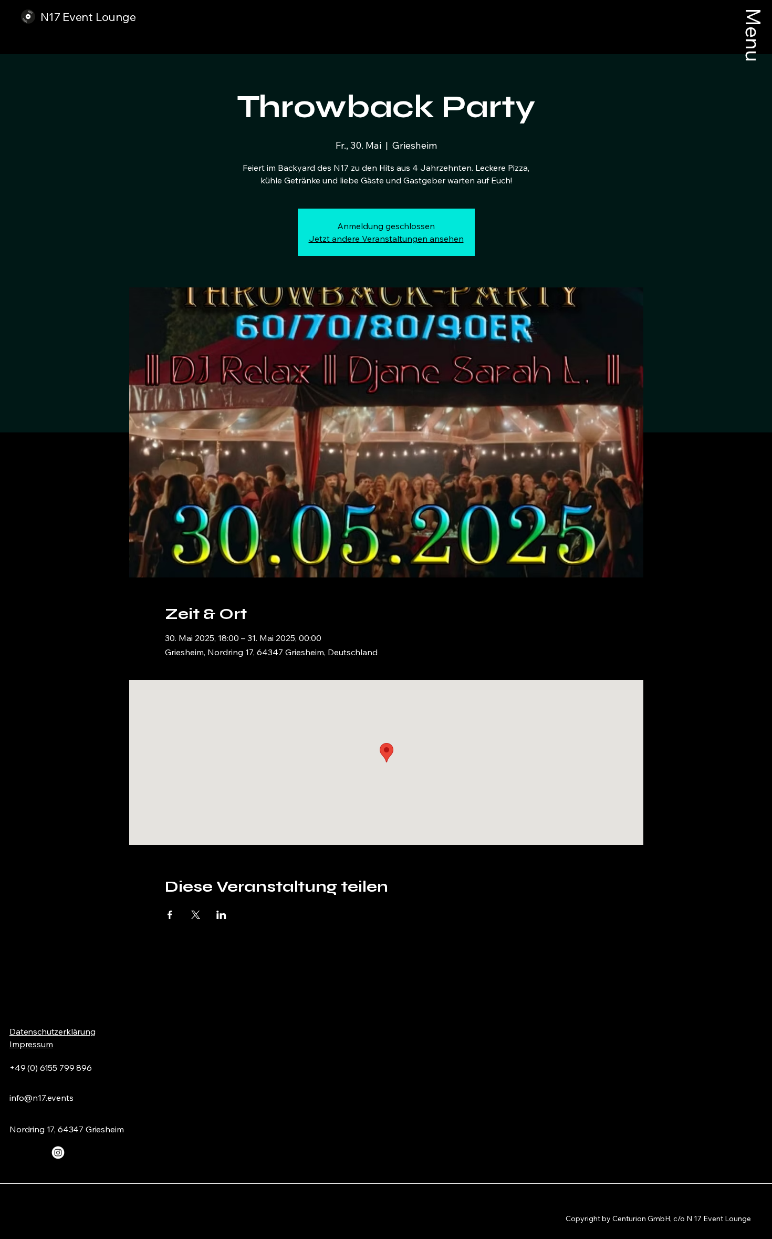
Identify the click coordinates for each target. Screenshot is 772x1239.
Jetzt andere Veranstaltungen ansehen (386, 238)
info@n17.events (41, 1097)
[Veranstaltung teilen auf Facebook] (170, 915)
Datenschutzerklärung (52, 1031)
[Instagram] (58, 1152)
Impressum (31, 1044)
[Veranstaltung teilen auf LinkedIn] (221, 915)
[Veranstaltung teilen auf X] (196, 915)
